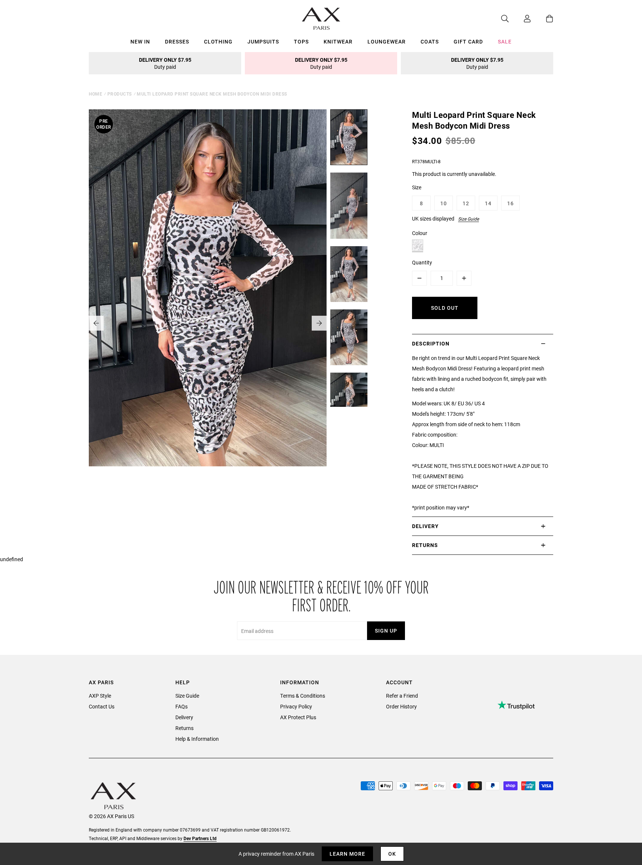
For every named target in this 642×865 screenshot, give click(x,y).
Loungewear (386, 41)
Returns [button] (425, 545)
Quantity (422, 262)
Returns (184, 727)
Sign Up (386, 630)
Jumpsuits (263, 41)
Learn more (347, 853)
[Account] (520, 18)
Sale (505, 41)
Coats (430, 41)
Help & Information (197, 738)
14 (488, 203)
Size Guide (468, 219)
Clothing (218, 41)
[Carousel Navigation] (208, 323)
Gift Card (468, 41)
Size (416, 187)
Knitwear (338, 41)
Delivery (184, 717)
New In (140, 41)
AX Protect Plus (298, 717)
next (319, 323)
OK (392, 853)
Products (119, 94)
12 (466, 203)
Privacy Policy (296, 706)
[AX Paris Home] (321, 18)
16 (510, 203)
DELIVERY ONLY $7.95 (165, 63)
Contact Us (101, 706)
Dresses (177, 41)
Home (95, 94)
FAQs (181, 706)
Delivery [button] (425, 526)
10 (443, 203)
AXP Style (100, 695)
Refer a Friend (402, 695)
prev (96, 323)
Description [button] (431, 343)
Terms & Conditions (302, 695)
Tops (301, 41)
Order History (401, 706)
